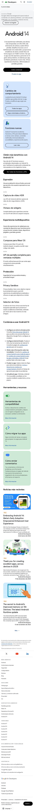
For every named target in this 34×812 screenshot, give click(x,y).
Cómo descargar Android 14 (20, 332)
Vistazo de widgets (12, 208)
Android (3, 662)
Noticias (3, 673)
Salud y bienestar (5, 691)
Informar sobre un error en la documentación (13, 767)
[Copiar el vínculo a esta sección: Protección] (15, 272)
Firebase (3, 788)
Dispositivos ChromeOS (7, 711)
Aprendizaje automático (7, 688)
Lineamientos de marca (21, 799)
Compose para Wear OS (14, 240)
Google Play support (6, 769)
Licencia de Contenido (6, 643)
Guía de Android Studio (7, 746)
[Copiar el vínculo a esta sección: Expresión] (14, 180)
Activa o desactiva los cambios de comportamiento (17, 367)
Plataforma (5, 7)
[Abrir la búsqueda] (21, 2)
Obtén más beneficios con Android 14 (15, 156)
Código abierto (5, 670)
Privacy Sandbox (10, 285)
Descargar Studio (5, 754)
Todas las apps (17, 108)
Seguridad (4, 668)
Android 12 (4, 737)
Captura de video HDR (13, 195)
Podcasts (3, 678)
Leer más (17, 145)
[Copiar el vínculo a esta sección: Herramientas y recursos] (28, 388)
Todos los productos (7, 793)
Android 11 (4, 739)
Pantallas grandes (6, 706)
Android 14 (4, 731)
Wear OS (3, 708)
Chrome (3, 785)
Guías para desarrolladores (8, 749)
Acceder (29, 2)
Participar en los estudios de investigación (12, 772)
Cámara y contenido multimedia (9, 693)
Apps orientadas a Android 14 (17, 113)
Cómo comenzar (16, 70)
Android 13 (4, 734)
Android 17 (4, 723)
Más (17, 630)
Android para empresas (7, 665)
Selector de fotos (11, 302)
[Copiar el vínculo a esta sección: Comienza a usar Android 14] (5, 325)
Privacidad (4, 696)
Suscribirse (29, 803)
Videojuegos (4, 685)
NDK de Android (5, 757)
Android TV (4, 716)
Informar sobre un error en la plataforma (11, 764)
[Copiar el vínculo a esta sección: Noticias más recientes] (26, 490)
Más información (10, 418)
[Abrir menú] (2, 2)
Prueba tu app (16, 74)
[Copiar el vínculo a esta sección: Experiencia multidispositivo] (5, 223)
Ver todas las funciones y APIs (17, 172)
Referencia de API (6, 752)
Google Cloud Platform (7, 791)
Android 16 (4, 726)
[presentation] (17, 179)
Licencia (11, 799)
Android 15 (4, 729)
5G (2, 699)
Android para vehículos (7, 714)
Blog (2, 676)
